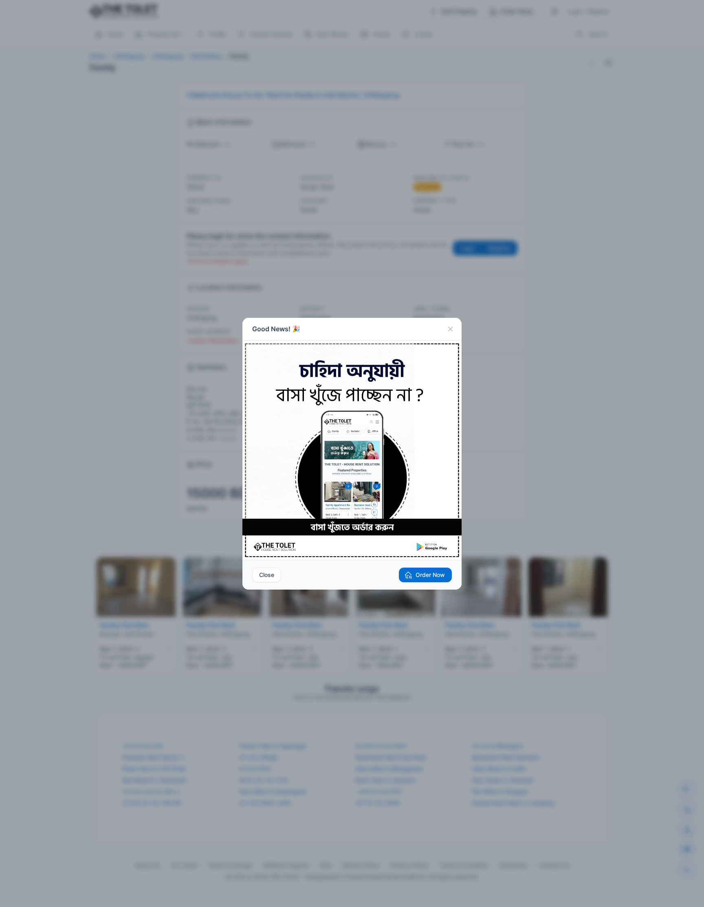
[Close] (450, 329)
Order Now (430, 574)
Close (266, 574)
